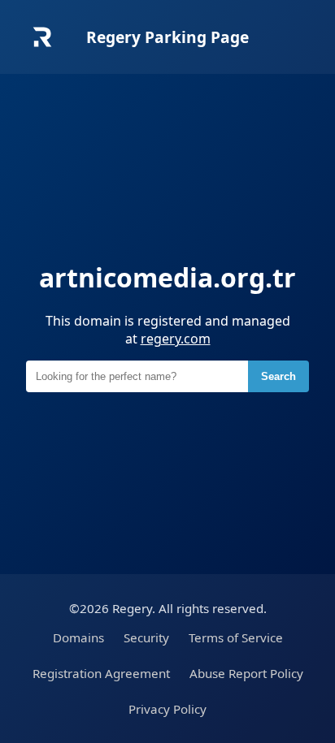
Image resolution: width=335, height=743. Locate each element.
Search (278, 376)
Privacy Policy (167, 709)
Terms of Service (236, 637)
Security (146, 637)
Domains (78, 637)
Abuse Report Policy (246, 673)
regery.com (176, 339)
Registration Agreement (101, 673)
